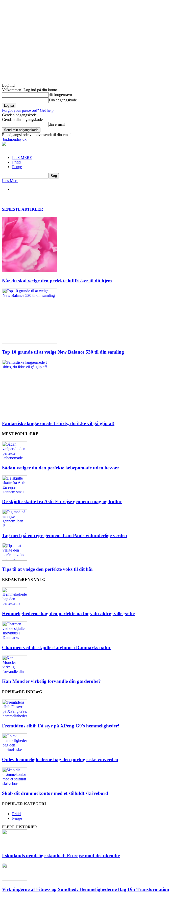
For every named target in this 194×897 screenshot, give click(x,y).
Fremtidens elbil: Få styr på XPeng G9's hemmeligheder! (60, 725)
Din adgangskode (63, 100)
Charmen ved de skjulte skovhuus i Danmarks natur (56, 647)
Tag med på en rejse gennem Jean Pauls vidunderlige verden (64, 535)
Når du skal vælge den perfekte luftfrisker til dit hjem (57, 280)
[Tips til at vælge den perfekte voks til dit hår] (14, 559)
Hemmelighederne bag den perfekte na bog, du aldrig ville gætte (68, 613)
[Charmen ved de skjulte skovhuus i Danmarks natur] (14, 637)
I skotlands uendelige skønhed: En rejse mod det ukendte (61, 855)
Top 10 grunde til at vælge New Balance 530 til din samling (63, 352)
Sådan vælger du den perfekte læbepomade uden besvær (60, 467)
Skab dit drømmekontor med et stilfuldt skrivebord (55, 793)
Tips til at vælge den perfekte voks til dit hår (47, 569)
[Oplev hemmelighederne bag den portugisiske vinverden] (14, 749)
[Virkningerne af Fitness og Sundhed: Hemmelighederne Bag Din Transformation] (14, 879)
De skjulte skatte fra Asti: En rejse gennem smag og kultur (62, 501)
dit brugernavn (60, 95)
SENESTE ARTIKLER (22, 209)
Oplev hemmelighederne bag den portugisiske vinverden (60, 759)
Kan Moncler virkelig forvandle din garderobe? (51, 681)
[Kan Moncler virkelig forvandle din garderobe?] (14, 671)
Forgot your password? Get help (28, 110)
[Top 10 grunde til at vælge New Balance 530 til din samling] (29, 342)
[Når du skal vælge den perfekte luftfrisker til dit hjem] (29, 271)
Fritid (16, 162)
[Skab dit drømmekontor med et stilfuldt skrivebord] (14, 783)
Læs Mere (10, 180)
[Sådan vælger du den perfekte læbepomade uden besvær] (14, 458)
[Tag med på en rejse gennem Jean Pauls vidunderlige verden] (14, 525)
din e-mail (57, 124)
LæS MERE (22, 157)
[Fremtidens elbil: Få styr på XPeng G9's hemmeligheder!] (14, 716)
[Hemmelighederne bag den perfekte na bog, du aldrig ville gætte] (14, 604)
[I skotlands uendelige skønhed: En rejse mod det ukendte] (14, 846)
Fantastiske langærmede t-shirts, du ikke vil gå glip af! (58, 423)
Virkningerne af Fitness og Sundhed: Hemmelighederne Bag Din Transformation (85, 889)
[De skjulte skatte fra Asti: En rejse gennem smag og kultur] (14, 492)
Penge (17, 166)
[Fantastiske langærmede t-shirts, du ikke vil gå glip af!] (29, 413)
